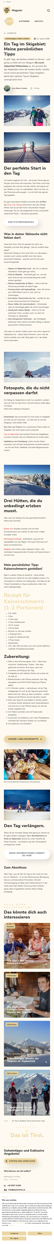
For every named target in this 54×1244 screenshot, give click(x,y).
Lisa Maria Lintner (19, 88)
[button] (6, 1197)
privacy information (18, 1223)
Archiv (38, 21)
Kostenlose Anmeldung (22, 1161)
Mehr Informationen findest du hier (27, 854)
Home (8, 2)
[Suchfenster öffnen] (48, 10)
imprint (10, 1225)
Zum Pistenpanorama (21, 222)
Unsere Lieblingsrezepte (23, 739)
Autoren (24, 21)
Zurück (12, 33)
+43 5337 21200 (14, 1185)
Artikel (9, 21)
